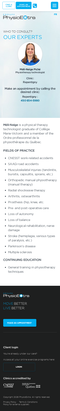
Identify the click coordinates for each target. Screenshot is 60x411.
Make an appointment (23, 5)
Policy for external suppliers (16, 404)
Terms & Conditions (28, 402)
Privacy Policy (9, 402)
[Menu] (54, 5)
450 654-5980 (30, 100)
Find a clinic (9, 5)
